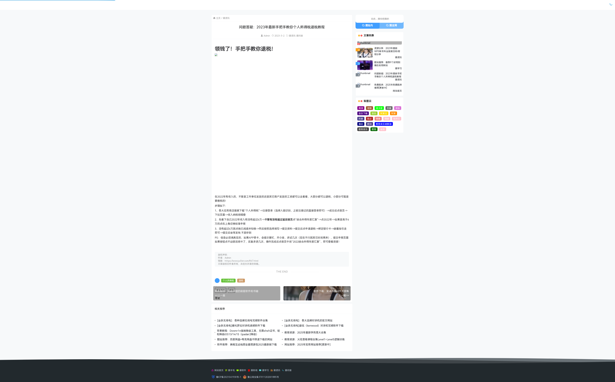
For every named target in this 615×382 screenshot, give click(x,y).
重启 (361, 123)
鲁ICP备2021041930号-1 (228, 376)
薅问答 (299, 35)
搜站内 (369, 25)
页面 (389, 108)
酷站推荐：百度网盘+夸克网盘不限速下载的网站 (244, 339)
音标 (397, 108)
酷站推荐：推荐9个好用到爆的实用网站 (387, 64)
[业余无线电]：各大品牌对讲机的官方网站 (308, 320)
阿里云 (383, 113)
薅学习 (398, 68)
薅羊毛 (231, 370)
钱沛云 (396, 118)
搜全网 (393, 25)
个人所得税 (228, 280)
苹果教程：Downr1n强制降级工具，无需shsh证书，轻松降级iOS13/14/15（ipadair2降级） (248, 332)
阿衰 (361, 118)
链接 (387, 118)
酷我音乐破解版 (384, 123)
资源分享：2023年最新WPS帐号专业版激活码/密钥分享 (387, 51)
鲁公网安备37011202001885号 (263, 376)
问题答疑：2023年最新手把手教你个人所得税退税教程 (388, 75)
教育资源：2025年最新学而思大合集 (305, 332)
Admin (267, 35)
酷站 (369, 123)
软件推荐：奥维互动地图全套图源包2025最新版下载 (247, 344)
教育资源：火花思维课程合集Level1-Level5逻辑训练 (314, 339)
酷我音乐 (363, 129)
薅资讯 (226, 18)
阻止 (369, 118)
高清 (361, 108)
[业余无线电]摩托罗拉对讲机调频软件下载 (241, 325)
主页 (218, 18)
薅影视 (254, 370)
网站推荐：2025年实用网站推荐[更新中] (307, 344)
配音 (382, 129)
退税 (241, 280)
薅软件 (242, 370)
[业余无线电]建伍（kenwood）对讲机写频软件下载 (314, 325)
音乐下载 (363, 113)
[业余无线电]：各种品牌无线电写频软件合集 (242, 320)
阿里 (393, 113)
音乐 (374, 113)
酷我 (374, 129)
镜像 (378, 118)
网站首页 (397, 90)
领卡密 (379, 108)
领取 (369, 108)
